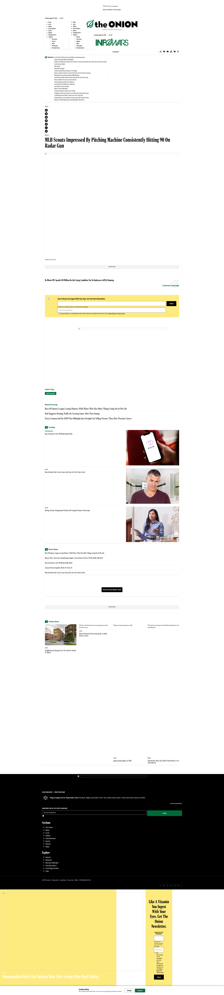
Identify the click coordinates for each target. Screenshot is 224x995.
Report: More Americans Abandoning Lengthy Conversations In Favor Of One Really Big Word (74, 558)
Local (46, 469)
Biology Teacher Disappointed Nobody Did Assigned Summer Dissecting (67, 510)
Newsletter (116, 52)
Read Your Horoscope (176, 803)
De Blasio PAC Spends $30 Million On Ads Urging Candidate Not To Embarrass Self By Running (79, 280)
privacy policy (107, 991)
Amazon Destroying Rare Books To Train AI (58, 568)
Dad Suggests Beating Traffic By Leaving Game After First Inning (72, 413)
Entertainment (49, 431)
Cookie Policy (63, 880)
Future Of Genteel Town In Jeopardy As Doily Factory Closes (93, 635)
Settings (129, 990)
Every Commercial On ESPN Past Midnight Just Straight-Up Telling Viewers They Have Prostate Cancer (88, 418)
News (149, 758)
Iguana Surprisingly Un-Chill (122, 761)
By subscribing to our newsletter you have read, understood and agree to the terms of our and (92, 313)
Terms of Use (121, 313)
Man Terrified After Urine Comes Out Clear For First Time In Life (65, 472)
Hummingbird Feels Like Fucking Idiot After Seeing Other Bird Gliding (51, 976)
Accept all (140, 990)
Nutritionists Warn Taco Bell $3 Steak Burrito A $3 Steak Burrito (163, 762)
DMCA (76, 880)
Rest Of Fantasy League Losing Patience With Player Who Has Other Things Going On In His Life (86, 408)
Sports (47, 135)
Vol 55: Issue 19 (50, 393)
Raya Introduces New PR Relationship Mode (58, 434)
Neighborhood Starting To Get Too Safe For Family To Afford (60, 651)
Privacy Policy (111, 313)
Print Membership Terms (85, 880)
